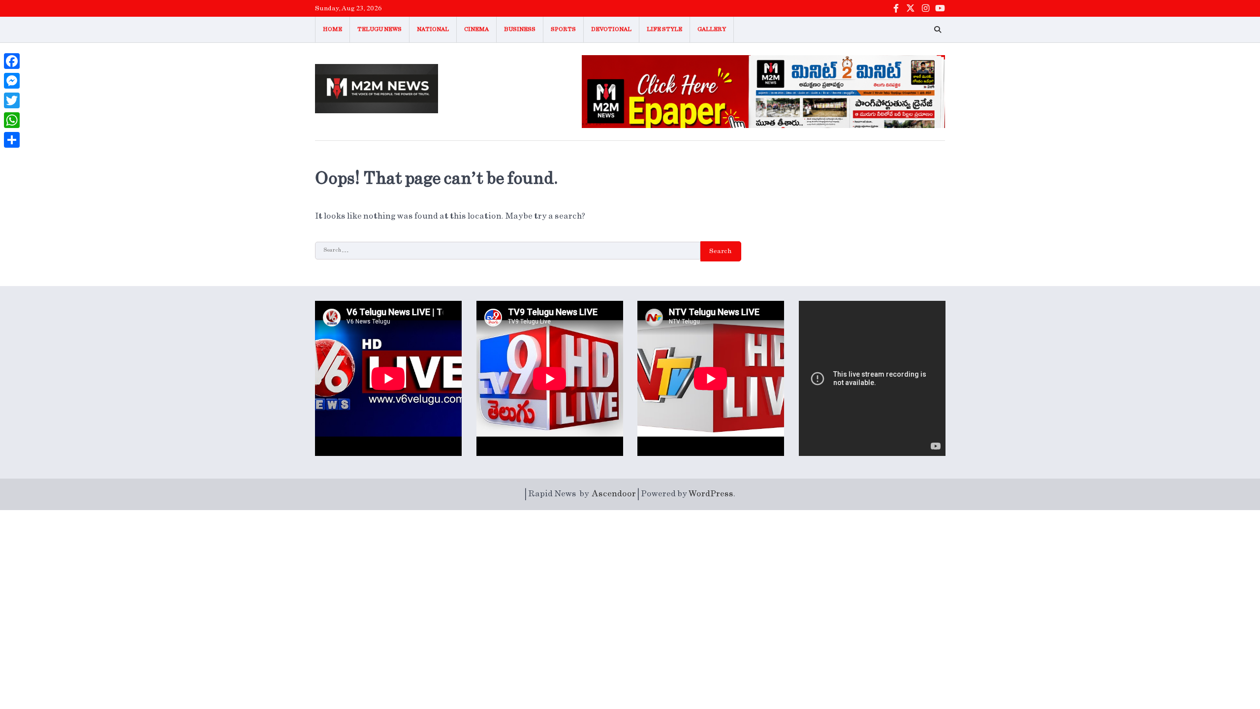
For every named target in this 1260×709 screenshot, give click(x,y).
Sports (563, 29)
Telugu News (379, 29)
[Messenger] (12, 81)
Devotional (611, 29)
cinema (476, 29)
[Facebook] (12, 61)
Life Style (664, 29)
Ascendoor (614, 494)
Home (332, 29)
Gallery (711, 29)
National (433, 29)
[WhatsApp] (12, 120)
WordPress (711, 494)
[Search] (937, 29)
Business (520, 29)
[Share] (12, 140)
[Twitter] (12, 100)
